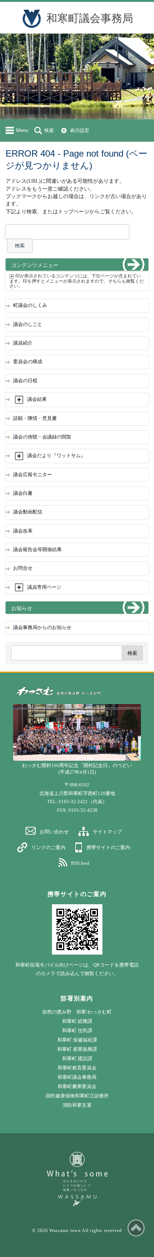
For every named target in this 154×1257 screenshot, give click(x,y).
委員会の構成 (27, 361)
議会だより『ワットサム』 (56, 455)
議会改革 (23, 531)
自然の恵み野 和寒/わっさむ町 (77, 1012)
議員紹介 (23, 343)
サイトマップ (107, 832)
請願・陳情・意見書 (35, 418)
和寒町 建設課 (77, 1058)
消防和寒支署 (77, 1105)
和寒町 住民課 (77, 1030)
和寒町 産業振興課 (77, 1049)
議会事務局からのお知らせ (42, 627)
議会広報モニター (32, 474)
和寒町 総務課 (77, 1021)
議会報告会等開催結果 (37, 549)
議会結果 (37, 399)
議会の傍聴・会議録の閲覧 (42, 437)
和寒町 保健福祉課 (77, 1040)
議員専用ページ (44, 587)
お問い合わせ (54, 832)
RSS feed (80, 863)
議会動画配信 (27, 512)
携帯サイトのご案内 (108, 847)
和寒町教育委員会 (77, 1068)
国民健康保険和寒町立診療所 (77, 1096)
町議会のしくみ (30, 305)
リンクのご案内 (48, 847)
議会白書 (23, 493)
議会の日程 (25, 380)
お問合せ (23, 568)
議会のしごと (27, 324)
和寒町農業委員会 (77, 1086)
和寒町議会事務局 (89, 18)
